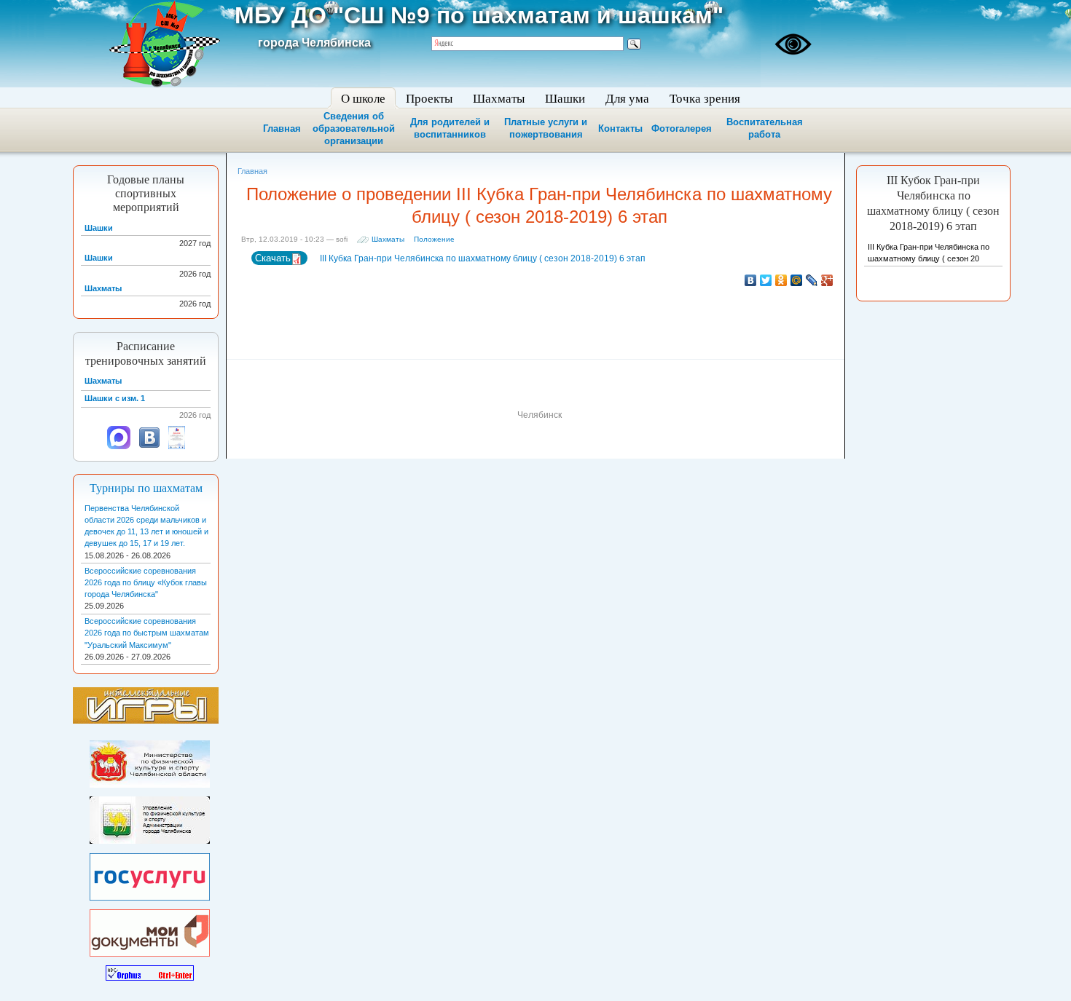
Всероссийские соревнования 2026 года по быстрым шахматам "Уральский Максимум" (147, 633)
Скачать (273, 258)
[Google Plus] (827, 280)
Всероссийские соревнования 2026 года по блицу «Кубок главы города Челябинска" (146, 582)
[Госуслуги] (150, 874)
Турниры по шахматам (146, 488)
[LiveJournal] (812, 280)
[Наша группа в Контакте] (149, 446)
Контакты (620, 128)
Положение (434, 239)
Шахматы (388, 239)
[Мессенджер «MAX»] (119, 446)
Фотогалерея (681, 128)
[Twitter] (766, 280)
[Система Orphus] (150, 970)
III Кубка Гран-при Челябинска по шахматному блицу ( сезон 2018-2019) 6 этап (482, 258)
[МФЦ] (150, 930)
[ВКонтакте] (750, 280)
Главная (282, 128)
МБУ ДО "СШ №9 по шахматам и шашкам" (479, 15)
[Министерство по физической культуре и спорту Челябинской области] (150, 761)
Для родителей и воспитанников (450, 128)
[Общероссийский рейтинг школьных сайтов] (176, 446)
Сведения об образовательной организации (354, 128)
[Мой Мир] (796, 280)
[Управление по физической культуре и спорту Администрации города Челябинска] (150, 817)
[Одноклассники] (781, 280)
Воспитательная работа (764, 128)
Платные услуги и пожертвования (545, 128)
